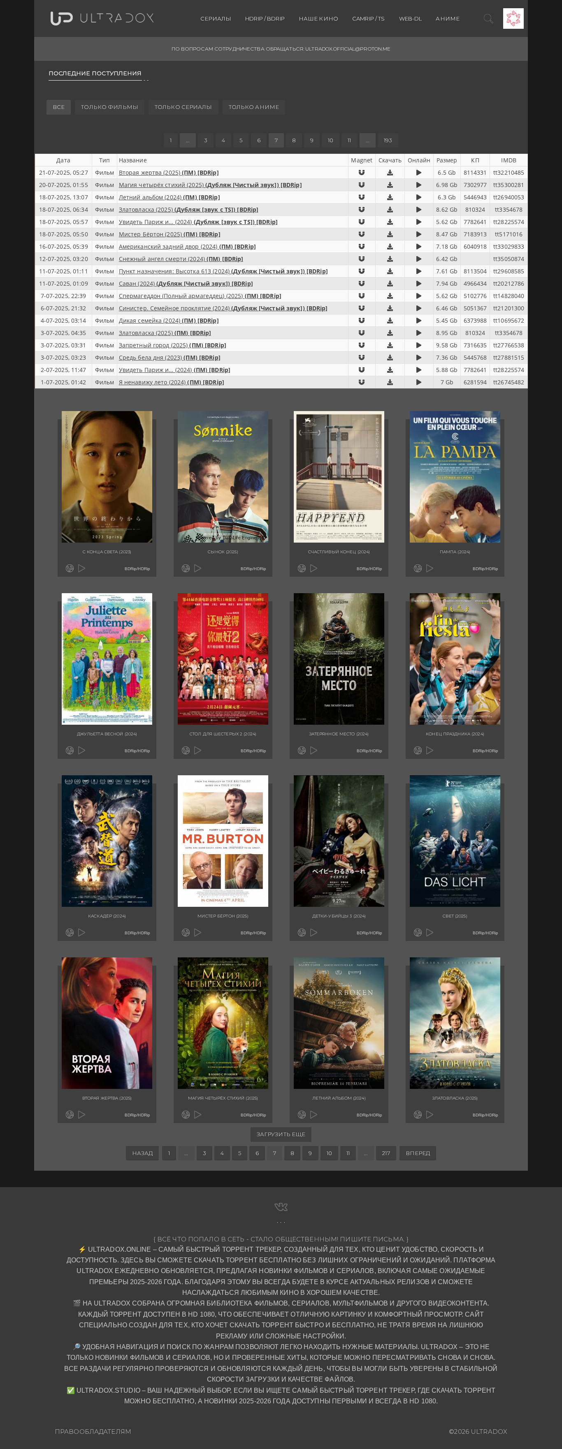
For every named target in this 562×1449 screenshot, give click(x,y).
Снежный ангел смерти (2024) (181, 259)
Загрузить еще (281, 1134)
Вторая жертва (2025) (169, 172)
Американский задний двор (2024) (187, 246)
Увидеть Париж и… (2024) (198, 222)
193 (388, 140)
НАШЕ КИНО (318, 18)
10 (330, 140)
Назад (142, 1153)
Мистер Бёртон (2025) (170, 234)
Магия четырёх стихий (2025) (210, 185)
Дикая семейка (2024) (169, 320)
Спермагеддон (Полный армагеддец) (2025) (200, 296)
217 (386, 1153)
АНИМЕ (448, 18)
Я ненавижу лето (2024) (171, 382)
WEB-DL (410, 18)
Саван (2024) (186, 283)
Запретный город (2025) (172, 345)
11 (349, 140)
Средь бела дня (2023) (170, 357)
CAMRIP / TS (368, 18)
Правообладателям (93, 1431)
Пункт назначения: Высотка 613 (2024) (223, 271)
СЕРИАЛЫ (215, 18)
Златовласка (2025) (189, 209)
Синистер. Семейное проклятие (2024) (223, 308)
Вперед (418, 1153)
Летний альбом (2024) (169, 197)
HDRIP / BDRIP (265, 18)
